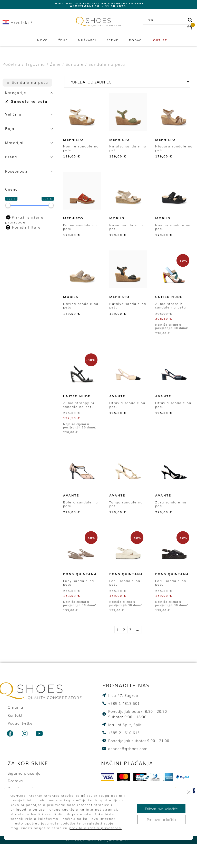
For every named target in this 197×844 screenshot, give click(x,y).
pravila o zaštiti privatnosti (95, 828)
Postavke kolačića (161, 819)
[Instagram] (24, 733)
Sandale (75, 64)
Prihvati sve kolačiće (161, 808)
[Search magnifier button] (190, 20)
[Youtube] (39, 733)
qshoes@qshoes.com (171, 13)
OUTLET (160, 40)
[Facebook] (10, 733)
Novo (42, 40)
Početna (12, 64)
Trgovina (35, 64)
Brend (112, 40)
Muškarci (87, 40)
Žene (63, 40)
